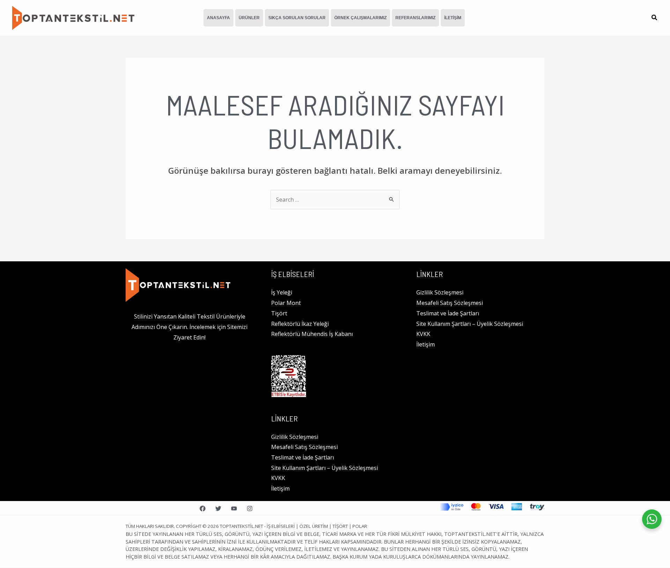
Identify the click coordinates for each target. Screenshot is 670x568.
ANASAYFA (218, 17)
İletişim (280, 488)
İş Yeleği (281, 292)
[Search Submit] (392, 199)
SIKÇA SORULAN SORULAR (297, 17)
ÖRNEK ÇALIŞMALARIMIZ (360, 17)
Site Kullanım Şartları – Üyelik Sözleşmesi (324, 468)
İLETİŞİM (452, 17)
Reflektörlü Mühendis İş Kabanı (312, 334)
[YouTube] (234, 508)
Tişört (279, 313)
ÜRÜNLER (249, 17)
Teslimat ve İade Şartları (302, 457)
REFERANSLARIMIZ (415, 17)
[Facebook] (203, 508)
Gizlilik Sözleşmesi (294, 437)
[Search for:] (335, 199)
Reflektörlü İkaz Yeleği (300, 324)
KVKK (278, 478)
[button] (655, 18)
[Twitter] (218, 508)
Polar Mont (286, 303)
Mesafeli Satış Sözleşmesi (304, 447)
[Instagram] (250, 508)
